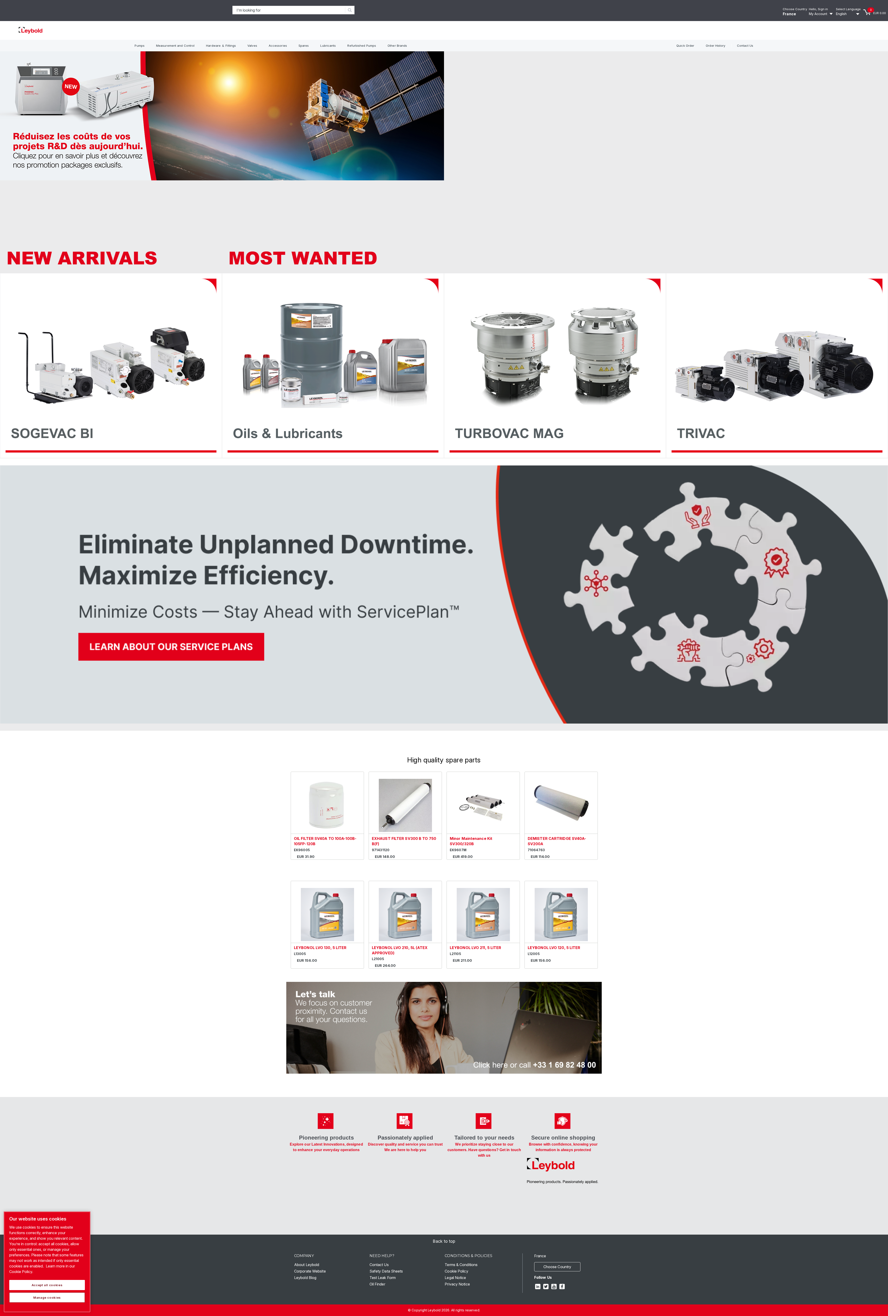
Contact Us (745, 45)
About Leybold (306, 1264)
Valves (252, 45)
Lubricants (328, 45)
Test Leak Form (383, 1277)
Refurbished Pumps (361, 45)
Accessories (278, 45)
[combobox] (289, 10)
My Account (818, 14)
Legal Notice (455, 1277)
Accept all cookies (47, 1285)
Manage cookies (47, 1297)
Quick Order (685, 45)
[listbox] (848, 13)
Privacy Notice (457, 1284)
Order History (715, 45)
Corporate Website (310, 1271)
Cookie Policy (456, 1271)
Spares (304, 45)
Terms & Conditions (461, 1264)
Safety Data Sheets (386, 1271)
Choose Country (795, 9)
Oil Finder (377, 1284)
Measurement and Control (175, 45)
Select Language (848, 9)
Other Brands (397, 45)
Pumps (140, 45)
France (789, 14)
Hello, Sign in (818, 9)
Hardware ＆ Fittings (221, 45)
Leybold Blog (305, 1277)
